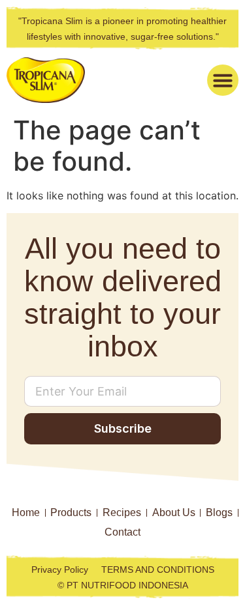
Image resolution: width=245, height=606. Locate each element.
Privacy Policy (59, 569)
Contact (122, 532)
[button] (222, 80)
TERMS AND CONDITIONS (157, 569)
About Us (173, 512)
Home (26, 512)
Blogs (219, 512)
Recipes (122, 512)
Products (70, 512)
